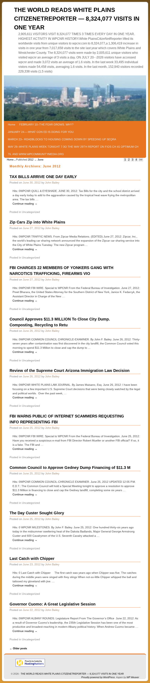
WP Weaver (133, 677)
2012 (30, 159)
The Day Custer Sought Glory (37, 513)
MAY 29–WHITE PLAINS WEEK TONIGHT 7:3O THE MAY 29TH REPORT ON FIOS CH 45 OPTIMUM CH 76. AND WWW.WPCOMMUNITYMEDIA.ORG (73, 150)
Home (11, 124)
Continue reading (24, 203)
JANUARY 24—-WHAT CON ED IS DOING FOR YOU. (41, 131)
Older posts (18, 648)
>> (140, 159)
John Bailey (52, 182)
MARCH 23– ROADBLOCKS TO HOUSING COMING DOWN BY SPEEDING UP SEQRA (62, 139)
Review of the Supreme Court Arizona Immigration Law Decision (69, 370)
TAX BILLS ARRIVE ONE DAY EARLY (43, 177)
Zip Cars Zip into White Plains (37, 222)
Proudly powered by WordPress (98, 677)
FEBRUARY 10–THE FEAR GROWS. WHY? (46, 124)
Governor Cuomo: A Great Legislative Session (53, 604)
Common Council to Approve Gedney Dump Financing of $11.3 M (70, 467)
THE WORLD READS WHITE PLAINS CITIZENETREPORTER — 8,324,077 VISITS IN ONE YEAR (76, 19)
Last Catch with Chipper (32, 558)
